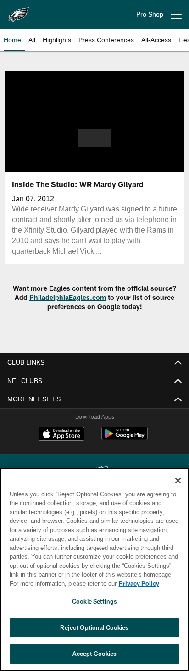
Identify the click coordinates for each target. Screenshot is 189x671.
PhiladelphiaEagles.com (67, 297)
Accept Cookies (94, 653)
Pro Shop (149, 14)
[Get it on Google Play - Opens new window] (124, 438)
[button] (95, 143)
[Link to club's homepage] (18, 11)
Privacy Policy (60, 583)
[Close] (178, 481)
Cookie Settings (94, 601)
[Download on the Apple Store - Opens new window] (61, 435)
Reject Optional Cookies (94, 627)
